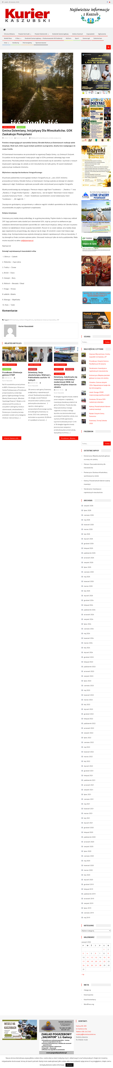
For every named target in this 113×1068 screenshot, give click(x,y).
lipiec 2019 (87, 908)
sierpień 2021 (88, 789)
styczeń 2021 (88, 823)
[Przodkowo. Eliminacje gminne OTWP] (14, 354)
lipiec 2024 (87, 624)
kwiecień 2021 (89, 808)
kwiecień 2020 (89, 865)
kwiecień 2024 (89, 638)
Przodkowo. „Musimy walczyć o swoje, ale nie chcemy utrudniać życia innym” (69, 438)
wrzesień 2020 (89, 842)
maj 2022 (87, 747)
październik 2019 (89, 894)
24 (83, 965)
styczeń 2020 (88, 879)
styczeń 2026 (88, 539)
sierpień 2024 (88, 619)
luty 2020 (87, 875)
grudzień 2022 (89, 714)
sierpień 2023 (88, 676)
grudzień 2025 (89, 543)
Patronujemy (27, 43)
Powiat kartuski (23, 34)
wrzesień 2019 (89, 898)
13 (96, 957)
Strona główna (9, 34)
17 (83, 961)
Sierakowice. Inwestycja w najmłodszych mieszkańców (93, 491)
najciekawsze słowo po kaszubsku (45, 320)
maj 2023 (87, 690)
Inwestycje (59, 369)
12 (92, 957)
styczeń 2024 (88, 652)
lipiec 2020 (87, 851)
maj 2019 (87, 917)
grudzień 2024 (89, 600)
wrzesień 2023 (89, 671)
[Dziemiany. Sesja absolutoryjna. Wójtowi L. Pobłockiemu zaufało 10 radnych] (40, 354)
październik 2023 (89, 666)
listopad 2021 (88, 775)
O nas (17, 38)
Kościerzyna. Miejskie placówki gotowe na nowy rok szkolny (97, 458)
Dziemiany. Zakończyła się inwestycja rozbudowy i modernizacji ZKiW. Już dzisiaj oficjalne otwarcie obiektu (65, 382)
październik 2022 (89, 723)
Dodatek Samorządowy (60, 34)
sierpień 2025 (88, 562)
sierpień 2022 (88, 733)
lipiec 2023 (87, 681)
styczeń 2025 (88, 595)
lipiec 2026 (87, 510)
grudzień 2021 (89, 771)
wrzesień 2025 (89, 558)
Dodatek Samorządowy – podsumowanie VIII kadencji (43, 38)
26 (92, 965)
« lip (82, 974)
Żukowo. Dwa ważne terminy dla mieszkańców (94, 466)
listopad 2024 (88, 605)
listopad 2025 (88, 548)
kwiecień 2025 (89, 581)
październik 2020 (89, 837)
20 (96, 961)
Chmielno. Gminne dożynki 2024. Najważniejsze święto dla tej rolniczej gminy (99, 385)
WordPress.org (89, 1004)
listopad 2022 (88, 718)
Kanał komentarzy (90, 999)
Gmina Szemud (77, 34)
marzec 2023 (88, 700)
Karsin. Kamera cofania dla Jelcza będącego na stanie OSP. (13, 438)
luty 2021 (87, 818)
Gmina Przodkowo (9, 365)
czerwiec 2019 (89, 913)
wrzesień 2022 (89, 728)
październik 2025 (89, 553)
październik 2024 (89, 610)
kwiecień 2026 (89, 524)
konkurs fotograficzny (26, 320)
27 (96, 965)
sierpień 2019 (88, 903)
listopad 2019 (88, 889)
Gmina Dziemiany (8, 127)
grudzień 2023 (89, 657)
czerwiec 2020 (89, 856)
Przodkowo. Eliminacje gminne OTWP (12, 373)
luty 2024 (87, 647)
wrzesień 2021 (89, 785)
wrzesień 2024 (89, 614)
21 (100, 961)
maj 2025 (87, 576)
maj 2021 (87, 804)
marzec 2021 (88, 813)
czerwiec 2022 (89, 742)
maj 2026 (87, 520)
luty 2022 (87, 761)
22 (104, 961)
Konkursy (15, 43)
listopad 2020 (88, 832)
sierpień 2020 (88, 846)
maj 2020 (87, 860)
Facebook (88, 431)
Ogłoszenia (102, 34)
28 (100, 965)
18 (88, 961)
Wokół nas (8, 38)
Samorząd (86, 38)
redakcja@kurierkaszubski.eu (86, 1034)
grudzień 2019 (89, 884)
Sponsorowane (41, 43)
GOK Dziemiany (14, 320)
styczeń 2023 (88, 709)
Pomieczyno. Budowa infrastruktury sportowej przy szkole (95, 474)
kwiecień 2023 (89, 695)
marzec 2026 (88, 529)
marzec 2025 (88, 586)
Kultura (68, 38)
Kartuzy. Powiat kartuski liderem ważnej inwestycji (97, 482)
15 (104, 957)
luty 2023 (87, 704)
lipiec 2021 (87, 794)
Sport (77, 38)
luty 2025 (87, 591)
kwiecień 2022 (89, 752)
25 (88, 965)
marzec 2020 (88, 870)
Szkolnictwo (97, 38)
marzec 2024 (88, 643)
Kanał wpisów (88, 995)
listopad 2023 (88, 662)
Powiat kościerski (41, 34)
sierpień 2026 (88, 505)
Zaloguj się (87, 990)
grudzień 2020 (89, 827)
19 (92, 961)
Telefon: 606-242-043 (83, 1031)
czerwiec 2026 (89, 515)
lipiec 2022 (87, 737)
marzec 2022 (88, 756)
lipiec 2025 (87, 567)
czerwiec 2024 (89, 629)
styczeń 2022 (88, 766)
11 (88, 957)
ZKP (58, 320)
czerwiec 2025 (89, 572)
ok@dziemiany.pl (27, 240)
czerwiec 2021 (89, 799)
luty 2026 (87, 534)
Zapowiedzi (90, 34)
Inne (5, 43)
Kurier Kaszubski (21, 138)
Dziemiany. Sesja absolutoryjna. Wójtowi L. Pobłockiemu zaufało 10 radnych (39, 376)
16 (108, 957)
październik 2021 (89, 780)
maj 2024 (87, 633)
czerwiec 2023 (89, 685)
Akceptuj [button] (69, 1065)
